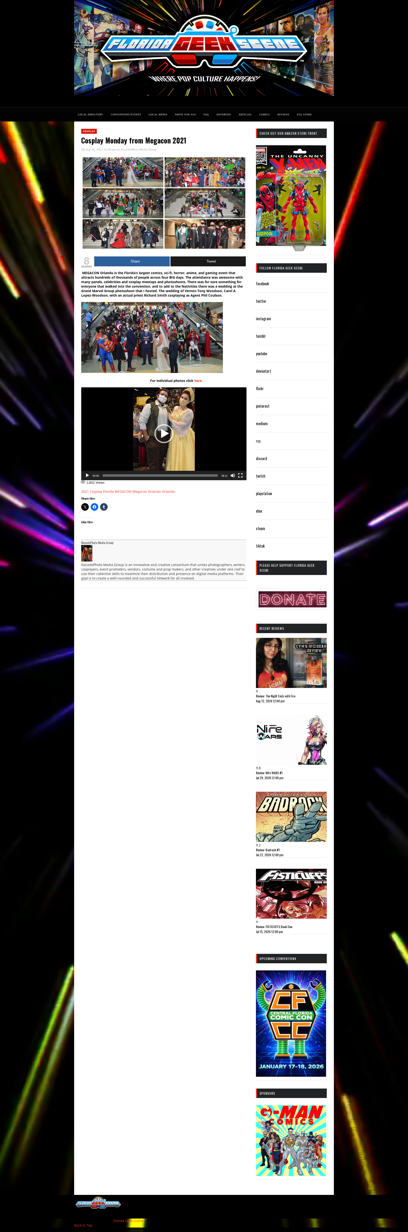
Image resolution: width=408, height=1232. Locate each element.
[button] (163, 433)
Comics (264, 114)
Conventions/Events (126, 114)
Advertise (223, 114)
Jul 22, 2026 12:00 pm (269, 854)
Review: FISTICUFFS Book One (274, 926)
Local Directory (90, 114)
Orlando (168, 491)
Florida (108, 491)
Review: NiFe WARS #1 (269, 772)
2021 (85, 491)
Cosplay (89, 131)
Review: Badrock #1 (268, 849)
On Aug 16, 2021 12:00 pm (98, 149)
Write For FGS (185, 114)
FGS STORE (304, 114)
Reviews (283, 114)
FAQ (206, 114)
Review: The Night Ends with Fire (275, 695)
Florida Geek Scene (128, 1221)
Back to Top (83, 1225)
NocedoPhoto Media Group (139, 149)
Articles (245, 114)
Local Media (158, 114)
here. (199, 380)
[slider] (160, 475)
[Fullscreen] (240, 475)
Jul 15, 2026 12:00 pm (269, 931)
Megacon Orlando (146, 491)
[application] (163, 433)
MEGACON (123, 491)
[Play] (87, 475)
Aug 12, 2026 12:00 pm (270, 700)
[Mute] (232, 475)
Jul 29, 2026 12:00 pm (269, 777)
